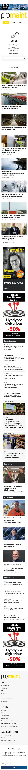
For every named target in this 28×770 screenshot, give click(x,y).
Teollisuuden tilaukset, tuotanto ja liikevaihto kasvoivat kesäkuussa (12, 195)
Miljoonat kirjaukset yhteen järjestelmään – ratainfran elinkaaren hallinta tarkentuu (12, 395)
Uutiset (6, 614)
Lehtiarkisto (4, 718)
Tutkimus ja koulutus (6, 698)
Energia (6, 364)
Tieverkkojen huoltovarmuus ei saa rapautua (12, 522)
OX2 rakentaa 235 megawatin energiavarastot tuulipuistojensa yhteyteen (14, 593)
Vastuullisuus (4, 696)
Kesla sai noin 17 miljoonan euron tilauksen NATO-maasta (13, 609)
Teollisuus (7, 344)
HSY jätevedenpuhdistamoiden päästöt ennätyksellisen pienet (13, 128)
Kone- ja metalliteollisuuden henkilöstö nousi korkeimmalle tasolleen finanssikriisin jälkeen (13, 150)
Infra (5, 354)
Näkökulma (4, 701)
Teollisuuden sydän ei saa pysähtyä (12, 545)
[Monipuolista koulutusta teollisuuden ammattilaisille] (14, 556)
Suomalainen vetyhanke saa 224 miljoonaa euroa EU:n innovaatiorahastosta (13, 385)
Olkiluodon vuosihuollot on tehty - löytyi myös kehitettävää (14, 601)
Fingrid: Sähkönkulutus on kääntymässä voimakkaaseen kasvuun (14, 86)
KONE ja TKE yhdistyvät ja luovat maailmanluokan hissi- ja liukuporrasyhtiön (13, 376)
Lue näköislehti (8, 286)
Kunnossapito (8, 373)
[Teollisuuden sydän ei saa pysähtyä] (14, 533)
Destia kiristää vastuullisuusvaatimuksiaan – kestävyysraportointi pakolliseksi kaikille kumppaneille (14, 358)
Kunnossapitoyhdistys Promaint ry (10, 720)
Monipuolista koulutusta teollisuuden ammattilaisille (13, 570)
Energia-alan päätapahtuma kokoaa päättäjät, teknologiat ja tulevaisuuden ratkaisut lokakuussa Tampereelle (13, 423)
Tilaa (6, 22)
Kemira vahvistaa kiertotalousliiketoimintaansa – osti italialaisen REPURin (12, 173)
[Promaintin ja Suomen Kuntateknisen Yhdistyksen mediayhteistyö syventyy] (14, 474)
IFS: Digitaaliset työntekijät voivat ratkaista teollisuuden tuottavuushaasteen (12, 238)
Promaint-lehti (5, 710)
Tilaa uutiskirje (5, 715)
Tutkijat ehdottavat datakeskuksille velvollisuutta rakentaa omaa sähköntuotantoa (13, 367)
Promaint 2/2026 (13, 282)
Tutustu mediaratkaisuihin (8, 743)
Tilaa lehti (6, 288)
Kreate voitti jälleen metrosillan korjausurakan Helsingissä (11, 107)
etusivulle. (16, 53)
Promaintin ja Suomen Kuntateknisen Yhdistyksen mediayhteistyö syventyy (14, 489)
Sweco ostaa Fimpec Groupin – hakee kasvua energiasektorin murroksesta (13, 584)
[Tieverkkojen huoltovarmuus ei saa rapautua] (14, 508)
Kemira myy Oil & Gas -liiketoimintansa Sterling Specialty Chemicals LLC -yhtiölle (14, 617)
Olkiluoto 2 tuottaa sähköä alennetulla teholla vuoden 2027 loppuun (13, 216)
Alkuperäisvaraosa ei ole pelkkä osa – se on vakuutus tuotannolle (13, 455)
